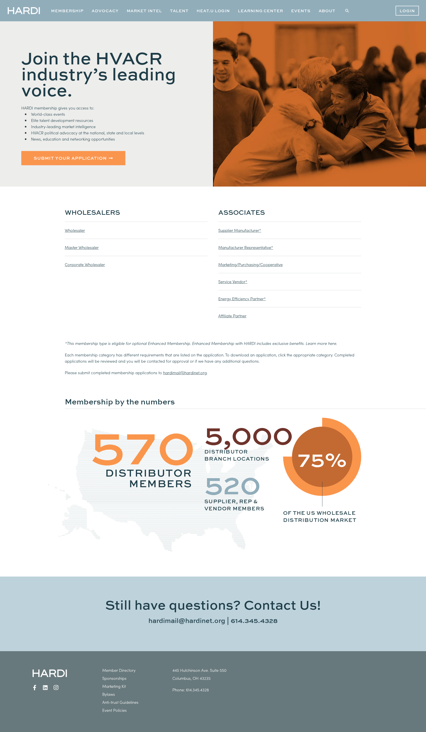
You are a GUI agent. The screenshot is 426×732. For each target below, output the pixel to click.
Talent (179, 11)
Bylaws (108, 694)
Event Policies (114, 710)
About (327, 11)
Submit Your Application (70, 158)
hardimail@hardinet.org (186, 620)
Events (301, 11)
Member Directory (119, 670)
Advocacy (105, 11)
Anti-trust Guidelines (120, 702)
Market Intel (144, 11)
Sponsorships (114, 678)
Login (407, 11)
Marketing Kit (114, 686)
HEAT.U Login (213, 11)
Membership (67, 11)
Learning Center (260, 11)
